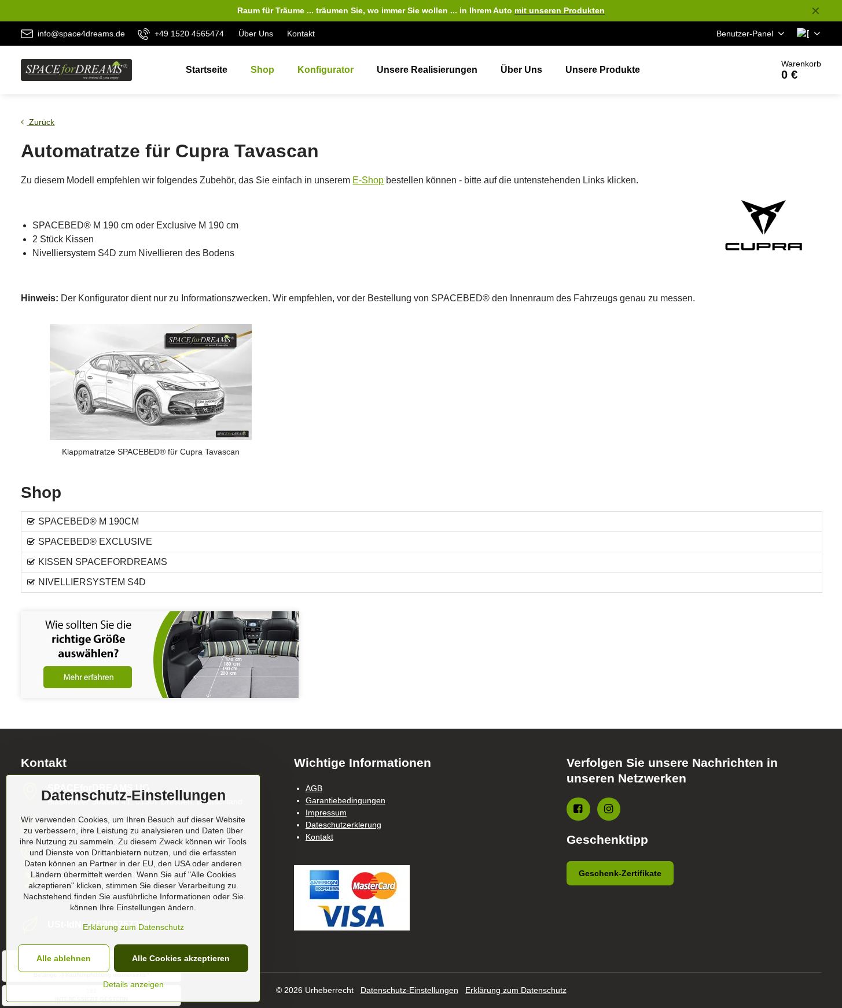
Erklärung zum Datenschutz (516, 990)
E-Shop (368, 180)
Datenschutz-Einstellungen (409, 990)
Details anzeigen (133, 984)
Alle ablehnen (63, 958)
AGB (314, 788)
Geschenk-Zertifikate (620, 873)
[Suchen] (731, 70)
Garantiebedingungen (345, 800)
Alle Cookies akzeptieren (181, 958)
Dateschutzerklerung (343, 824)
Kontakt (319, 836)
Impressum (326, 812)
